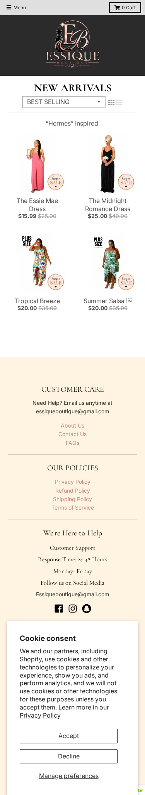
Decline (69, 756)
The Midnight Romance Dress (107, 205)
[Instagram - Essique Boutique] (72, 608)
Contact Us (72, 434)
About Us (72, 425)
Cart (129, 7)
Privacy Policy (40, 715)
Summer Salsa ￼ (108, 301)
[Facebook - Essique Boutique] (58, 608)
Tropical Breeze (37, 301)
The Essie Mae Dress (37, 205)
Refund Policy (72, 490)
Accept (68, 736)
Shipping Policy (72, 499)
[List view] (119, 102)
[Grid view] (111, 102)
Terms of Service (72, 507)
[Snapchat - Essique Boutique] (86, 608)
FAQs (72, 442)
